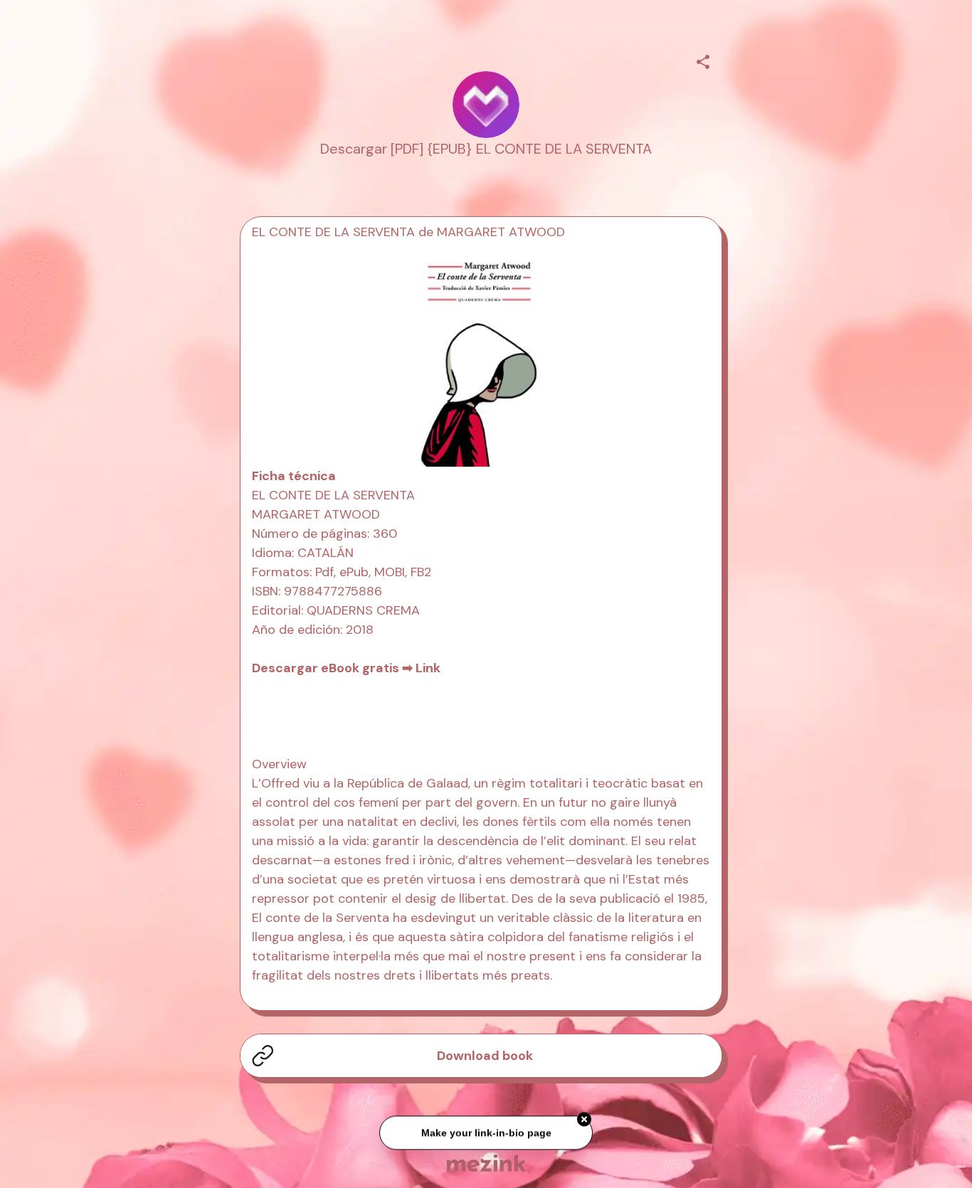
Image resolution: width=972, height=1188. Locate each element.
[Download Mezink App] (486, 1163)
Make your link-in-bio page (486, 1133)
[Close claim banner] (584, 1120)
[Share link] (703, 60)
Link (428, 668)
